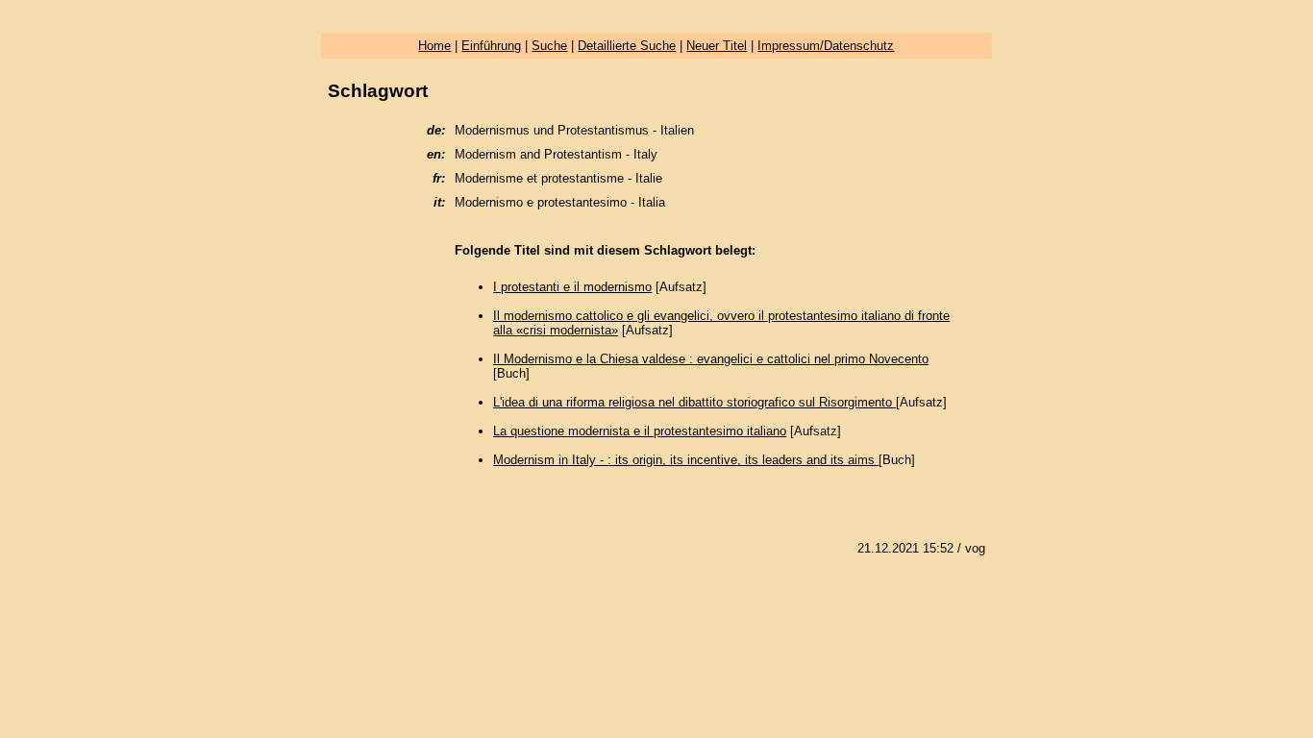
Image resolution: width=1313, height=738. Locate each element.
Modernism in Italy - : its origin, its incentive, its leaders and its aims (686, 460)
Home (434, 45)
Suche (549, 45)
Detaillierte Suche (627, 45)
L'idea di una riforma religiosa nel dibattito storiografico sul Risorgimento (694, 402)
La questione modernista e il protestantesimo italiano (639, 431)
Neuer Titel (716, 45)
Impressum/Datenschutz (825, 45)
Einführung (491, 45)
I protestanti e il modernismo (572, 287)
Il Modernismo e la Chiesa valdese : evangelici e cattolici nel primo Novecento (711, 359)
